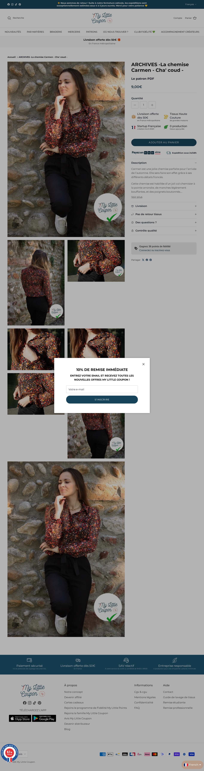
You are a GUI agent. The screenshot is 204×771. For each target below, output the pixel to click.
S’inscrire (102, 399)
